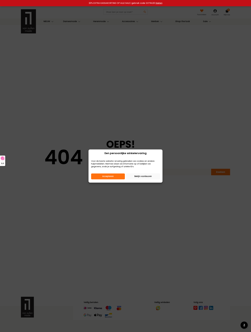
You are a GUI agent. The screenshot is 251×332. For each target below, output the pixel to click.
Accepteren (108, 176)
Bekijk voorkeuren (143, 176)
